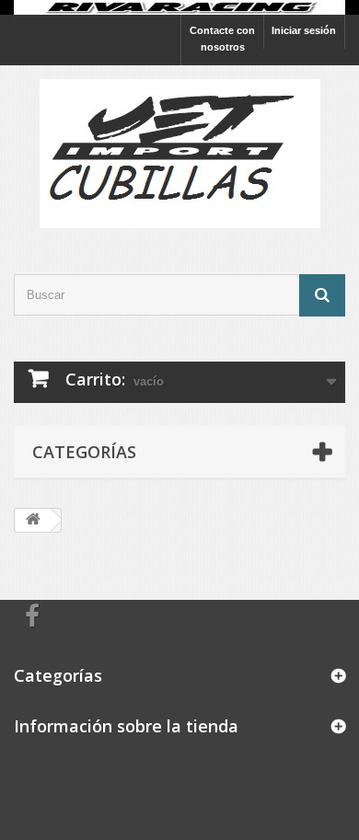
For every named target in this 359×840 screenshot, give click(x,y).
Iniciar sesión (304, 30)
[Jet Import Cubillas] (179, 153)
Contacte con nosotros (222, 38)
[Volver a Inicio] (33, 520)
